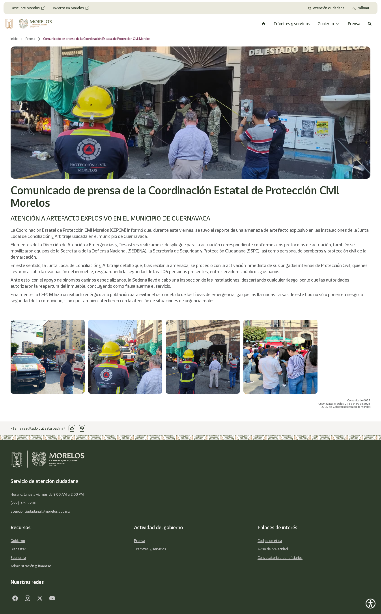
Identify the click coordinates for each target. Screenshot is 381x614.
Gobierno (18, 540)
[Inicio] (263, 24)
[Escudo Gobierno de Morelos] (32, 23)
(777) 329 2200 (23, 503)
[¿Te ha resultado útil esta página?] (72, 428)
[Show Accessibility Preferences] (370, 603)
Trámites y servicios (150, 549)
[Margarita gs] (39, 598)
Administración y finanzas (31, 566)
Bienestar (18, 549)
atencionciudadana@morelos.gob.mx (40, 511)
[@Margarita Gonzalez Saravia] (52, 598)
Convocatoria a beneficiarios (280, 557)
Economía (18, 557)
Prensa (139, 540)
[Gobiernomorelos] (27, 598)
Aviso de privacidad (273, 549)
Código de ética (270, 540)
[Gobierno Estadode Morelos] (15, 598)
